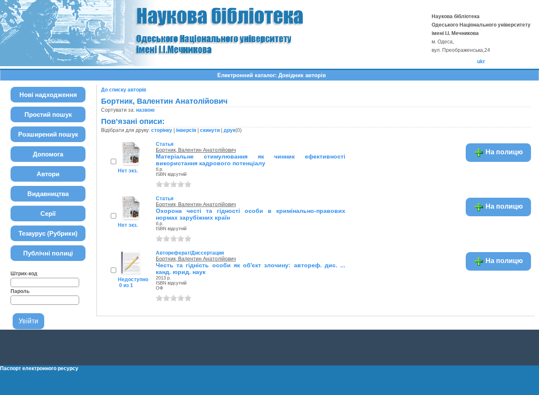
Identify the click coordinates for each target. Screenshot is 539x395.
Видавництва (48, 193)
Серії (48, 213)
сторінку (161, 130)
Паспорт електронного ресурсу (39, 368)
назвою (145, 110)
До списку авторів (123, 90)
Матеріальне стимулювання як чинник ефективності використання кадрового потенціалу (250, 160)
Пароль (20, 291)
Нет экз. (128, 171)
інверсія (186, 130)
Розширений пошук (48, 134)
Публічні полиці (48, 253)
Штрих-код (24, 274)
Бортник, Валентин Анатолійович (196, 150)
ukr (481, 61)
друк (229, 130)
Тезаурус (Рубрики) (48, 233)
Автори (48, 173)
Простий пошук (48, 114)
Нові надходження (48, 94)
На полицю (503, 152)
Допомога (48, 154)
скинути (210, 130)
